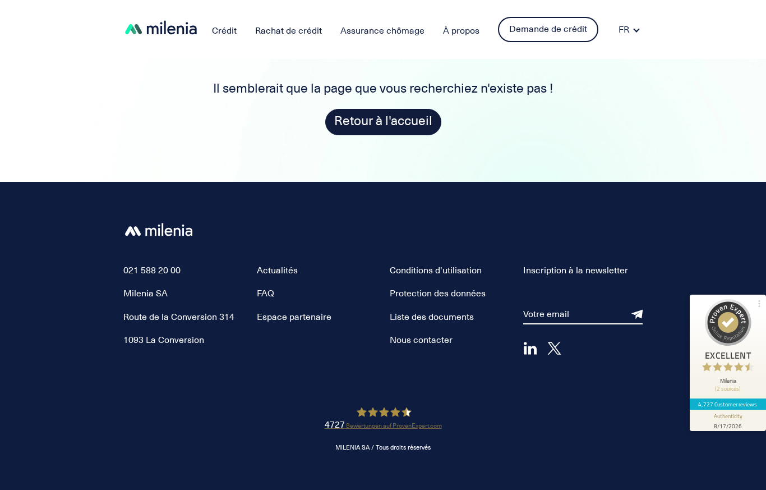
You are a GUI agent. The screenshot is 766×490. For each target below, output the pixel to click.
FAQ (265, 293)
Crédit (224, 31)
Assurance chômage (382, 31)
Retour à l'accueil (383, 121)
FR (624, 29)
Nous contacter (421, 340)
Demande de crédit (548, 29)
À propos (461, 31)
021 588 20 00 (152, 270)
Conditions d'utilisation (436, 270)
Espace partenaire (294, 317)
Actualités (277, 270)
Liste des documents (432, 317)
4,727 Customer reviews (727, 404)
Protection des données (438, 293)
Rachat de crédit (288, 31)
